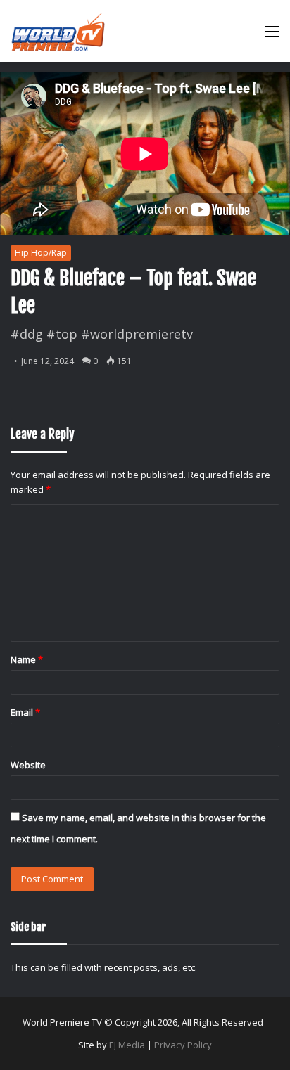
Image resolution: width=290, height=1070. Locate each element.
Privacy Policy (183, 1044)
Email (25, 712)
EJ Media (127, 1044)
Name (27, 659)
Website (28, 765)
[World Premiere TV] (58, 31)
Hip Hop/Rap (41, 253)
